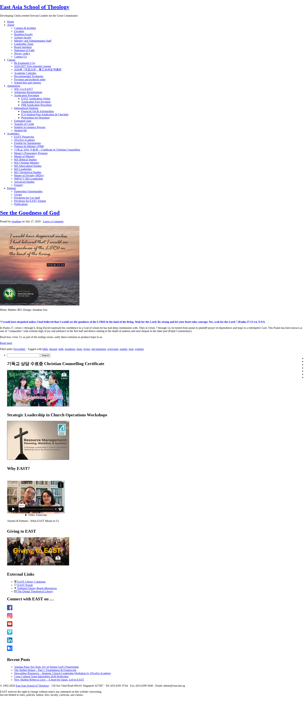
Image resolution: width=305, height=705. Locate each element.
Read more (6, 343)
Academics (13, 133)
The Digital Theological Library (35, 591)
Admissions (13, 85)
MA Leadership (23, 169)
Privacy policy (22, 53)
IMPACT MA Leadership (28, 178)
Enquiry (18, 185)
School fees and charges (27, 82)
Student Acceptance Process (29, 127)
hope (79, 349)
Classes (11, 59)
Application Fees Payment (35, 101)
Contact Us (20, 56)
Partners (11, 188)
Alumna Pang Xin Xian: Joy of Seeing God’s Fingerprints (46, 666)
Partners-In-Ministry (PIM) (29, 146)
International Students (26, 108)
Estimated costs (22, 120)
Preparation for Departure (35, 117)
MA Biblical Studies (25, 159)
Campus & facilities (25, 28)
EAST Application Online (35, 98)
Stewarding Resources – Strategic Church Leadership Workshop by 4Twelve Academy (62, 673)
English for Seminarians (27, 143)
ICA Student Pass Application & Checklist (44, 114)
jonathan (16, 221)
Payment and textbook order (30, 79)
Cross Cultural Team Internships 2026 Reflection (41, 676)
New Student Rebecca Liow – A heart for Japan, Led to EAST (49, 679)
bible (45, 349)
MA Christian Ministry (26, 162)
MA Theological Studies (27, 172)
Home (10, 21)
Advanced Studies (24, 181)
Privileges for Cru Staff (27, 197)
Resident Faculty (23, 34)
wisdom (139, 349)
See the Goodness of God (30, 212)
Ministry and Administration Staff (32, 40)
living (86, 349)
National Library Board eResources (37, 588)
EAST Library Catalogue (31, 581)
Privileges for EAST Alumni (30, 200)
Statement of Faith (24, 50)
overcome (112, 349)
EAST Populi (25, 585)
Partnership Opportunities (28, 191)
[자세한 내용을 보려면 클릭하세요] (38, 405)
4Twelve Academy (24, 139)
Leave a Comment (53, 221)
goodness (70, 349)
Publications (21, 204)
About (10, 24)
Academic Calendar (25, 73)
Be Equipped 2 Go (24, 63)
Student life (20, 130)
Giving (18, 194)
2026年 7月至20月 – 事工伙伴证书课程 (37, 69)
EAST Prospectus (24, 136)
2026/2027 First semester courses (32, 66)
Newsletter (19, 349)
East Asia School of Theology (34, 7)
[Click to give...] (38, 564)
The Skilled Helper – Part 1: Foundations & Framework (45, 670)
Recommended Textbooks (28, 76)
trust (131, 349)
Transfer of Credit (24, 124)
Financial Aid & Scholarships (37, 111)
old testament (98, 349)
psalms (123, 349)
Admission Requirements (28, 92)
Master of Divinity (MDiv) (29, 175)
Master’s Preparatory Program (30, 153)
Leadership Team (23, 43)
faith (60, 349)
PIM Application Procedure (36, 104)
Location (19, 31)
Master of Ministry (24, 156)
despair (53, 349)
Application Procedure (26, 95)
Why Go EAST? (23, 89)
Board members (23, 47)
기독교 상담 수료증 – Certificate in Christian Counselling (47, 149)
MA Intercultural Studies (27, 165)
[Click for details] (38, 458)
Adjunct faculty (22, 37)
